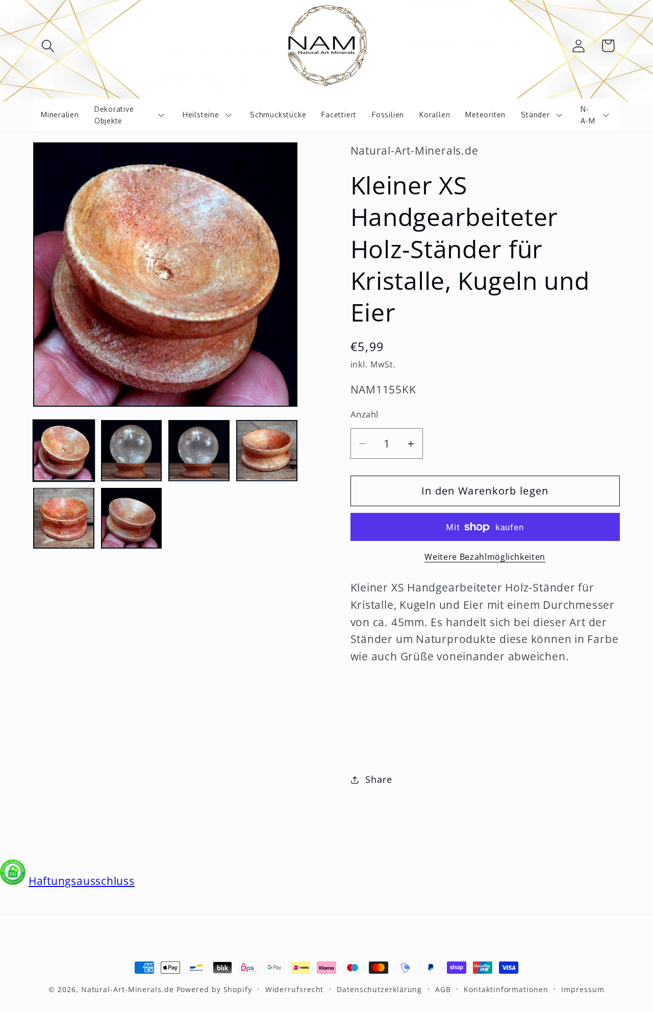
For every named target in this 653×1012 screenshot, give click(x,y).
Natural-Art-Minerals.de (127, 989)
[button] (47, 45)
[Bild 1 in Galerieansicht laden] (63, 450)
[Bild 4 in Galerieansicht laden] (266, 450)
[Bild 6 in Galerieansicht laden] (131, 518)
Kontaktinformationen (506, 989)
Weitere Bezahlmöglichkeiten (484, 557)
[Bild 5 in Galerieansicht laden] (63, 518)
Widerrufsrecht (294, 989)
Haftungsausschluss (82, 881)
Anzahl (364, 414)
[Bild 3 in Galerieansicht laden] (199, 450)
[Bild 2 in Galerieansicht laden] (131, 450)
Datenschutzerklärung (379, 989)
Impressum (582, 989)
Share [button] (378, 779)
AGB (443, 989)
